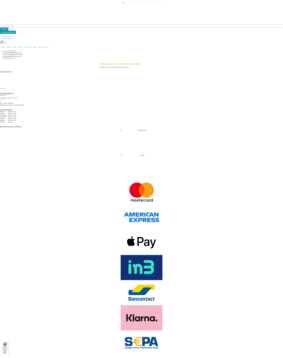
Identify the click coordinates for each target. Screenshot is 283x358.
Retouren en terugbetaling (7, 87)
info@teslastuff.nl (6, 101)
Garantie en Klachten (6, 79)
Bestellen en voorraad (6, 75)
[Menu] (7, 342)
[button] (3, 47)
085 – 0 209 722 (5, 100)
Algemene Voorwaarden (6, 73)
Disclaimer (3, 89)
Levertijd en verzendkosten (7, 83)
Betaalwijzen (3, 77)
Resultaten (4, 29)
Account (2, 40)
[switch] (4, 352)
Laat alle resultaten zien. (8, 32)
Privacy (2, 85)
